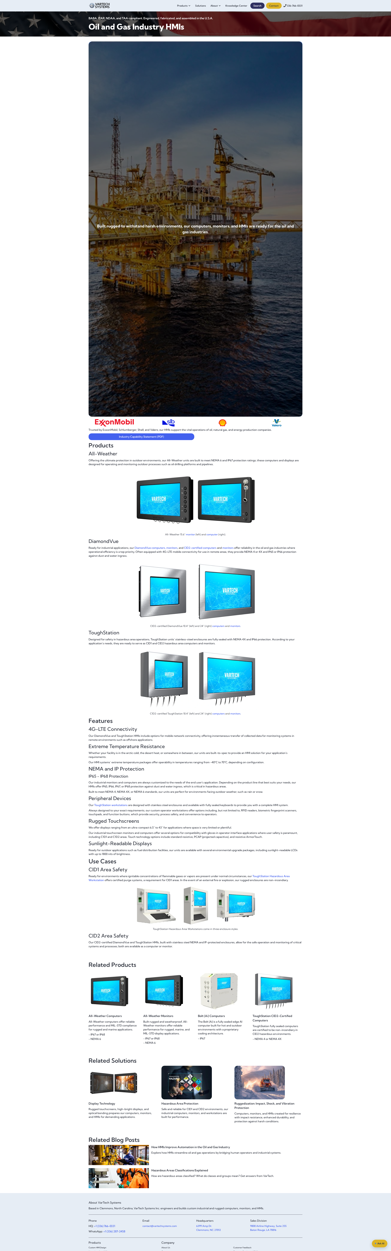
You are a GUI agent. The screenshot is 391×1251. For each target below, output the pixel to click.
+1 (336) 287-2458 (114, 1231)
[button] (185, 6)
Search (257, 5)
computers (218, 625)
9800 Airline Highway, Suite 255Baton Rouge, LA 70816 (268, 1227)
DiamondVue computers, (150, 547)
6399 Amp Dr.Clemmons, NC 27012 (208, 1227)
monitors (171, 547)
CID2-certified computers (200, 547)
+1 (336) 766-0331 (104, 1226)
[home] (99, 5)
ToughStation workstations (111, 805)
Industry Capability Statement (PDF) (141, 436)
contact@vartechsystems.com (160, 1225)
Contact (274, 5)
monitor (190, 534)
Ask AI (380, 1243)
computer (212, 534)
